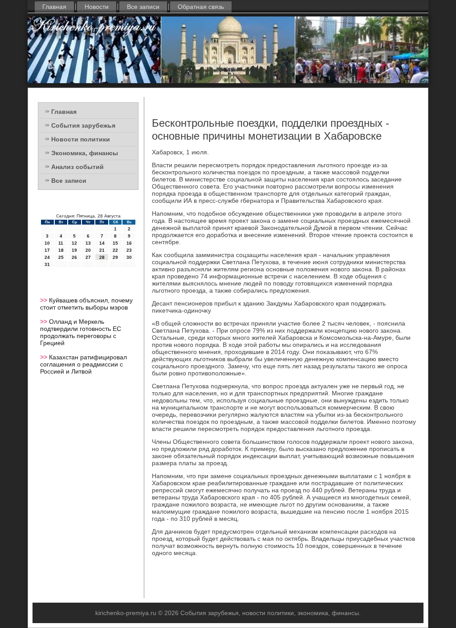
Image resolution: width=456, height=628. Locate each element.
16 (129, 243)
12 (74, 243)
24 (47, 257)
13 (88, 243)
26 (74, 257)
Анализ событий (77, 166)
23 (129, 250)
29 (115, 257)
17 (47, 250)
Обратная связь (201, 6)
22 (115, 250)
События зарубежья (83, 125)
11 (60, 243)
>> (44, 300)
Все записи (143, 6)
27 (88, 257)
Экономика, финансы (84, 153)
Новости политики (80, 139)
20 (88, 250)
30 (129, 257)
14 (102, 243)
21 (102, 250)
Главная (54, 6)
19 (74, 250)
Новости (97, 6)
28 (102, 257)
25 (61, 257)
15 (115, 243)
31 (47, 264)
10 (47, 243)
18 (61, 250)
